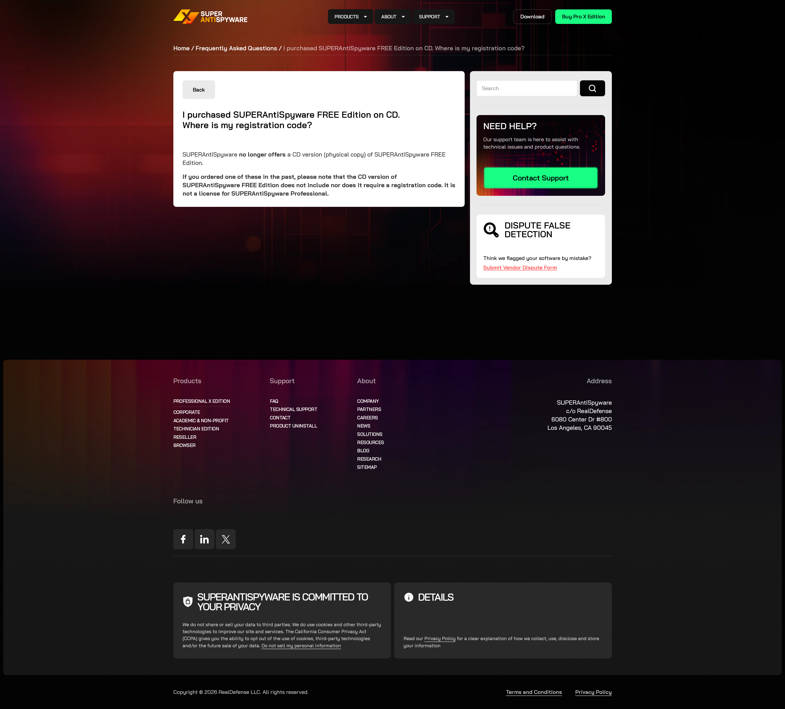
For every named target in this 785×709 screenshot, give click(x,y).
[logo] (210, 16)
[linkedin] (205, 539)
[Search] (592, 88)
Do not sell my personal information (301, 646)
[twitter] (226, 539)
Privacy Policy (440, 638)
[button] (350, 16)
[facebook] (183, 539)
